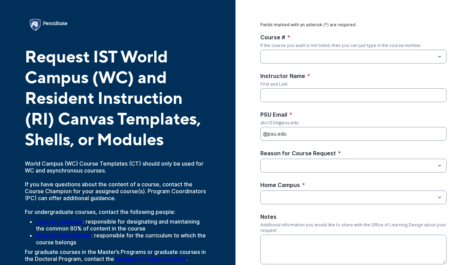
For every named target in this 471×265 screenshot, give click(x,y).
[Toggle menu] (439, 56)
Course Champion (59, 221)
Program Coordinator (63, 235)
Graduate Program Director (151, 258)
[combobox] (353, 56)
